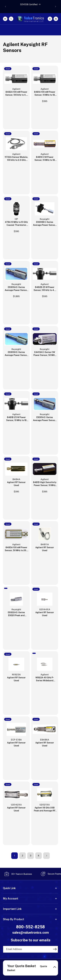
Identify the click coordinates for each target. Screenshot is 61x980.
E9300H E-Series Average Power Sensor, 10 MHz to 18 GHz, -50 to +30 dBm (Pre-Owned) (16, 354)
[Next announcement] (55, 6)
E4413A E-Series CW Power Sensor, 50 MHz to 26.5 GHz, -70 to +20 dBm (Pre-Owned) (44, 354)
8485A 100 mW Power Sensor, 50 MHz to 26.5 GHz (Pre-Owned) (16, 549)
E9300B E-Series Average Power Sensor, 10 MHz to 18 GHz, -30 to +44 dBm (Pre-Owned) (45, 223)
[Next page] (46, 855)
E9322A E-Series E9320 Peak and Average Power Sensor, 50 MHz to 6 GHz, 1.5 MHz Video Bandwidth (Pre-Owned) (16, 614)
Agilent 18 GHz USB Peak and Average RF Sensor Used (44, 809)
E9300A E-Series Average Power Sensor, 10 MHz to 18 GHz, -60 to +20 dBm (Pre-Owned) (16, 289)
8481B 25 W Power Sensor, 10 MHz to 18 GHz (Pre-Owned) (16, 419)
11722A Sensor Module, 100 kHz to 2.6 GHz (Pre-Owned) (16, 159)
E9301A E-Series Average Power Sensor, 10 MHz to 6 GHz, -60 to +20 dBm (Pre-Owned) (44, 419)
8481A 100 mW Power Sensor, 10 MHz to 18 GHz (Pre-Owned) (44, 93)
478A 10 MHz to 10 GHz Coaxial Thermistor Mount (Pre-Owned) (16, 223)
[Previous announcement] (5, 6)
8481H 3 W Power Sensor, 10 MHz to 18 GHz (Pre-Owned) (44, 159)
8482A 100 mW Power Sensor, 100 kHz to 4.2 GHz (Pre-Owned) (16, 93)
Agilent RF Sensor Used (16, 483)
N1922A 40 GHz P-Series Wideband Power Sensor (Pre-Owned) (44, 679)
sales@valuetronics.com (30, 932)
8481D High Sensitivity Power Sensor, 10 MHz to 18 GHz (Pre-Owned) (44, 484)
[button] (56, 19)
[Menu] (5, 19)
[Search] (11, 19)
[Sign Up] (55, 949)
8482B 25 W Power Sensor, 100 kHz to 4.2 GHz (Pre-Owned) (45, 289)
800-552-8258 (30, 926)
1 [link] (14, 855)
